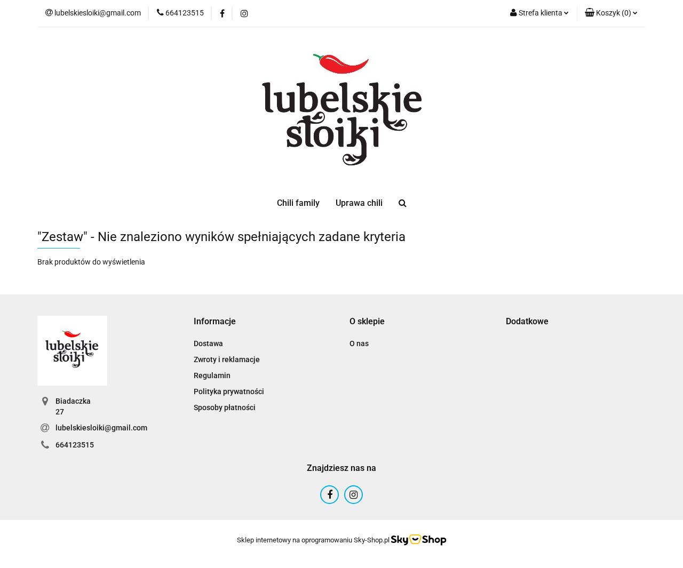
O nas (359, 343)
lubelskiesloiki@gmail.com (101, 427)
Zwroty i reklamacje (227, 359)
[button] (611, 13)
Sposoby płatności (225, 407)
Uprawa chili (359, 203)
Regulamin (212, 375)
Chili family (298, 203)
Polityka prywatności (229, 391)
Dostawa (208, 343)
